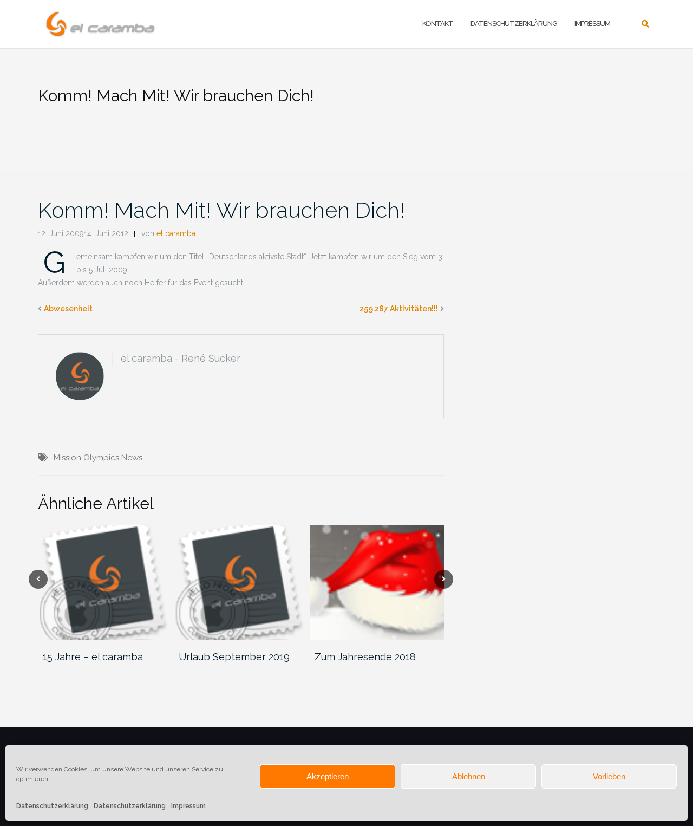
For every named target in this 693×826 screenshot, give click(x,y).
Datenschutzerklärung (52, 806)
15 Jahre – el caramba (93, 656)
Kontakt (437, 23)
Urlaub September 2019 (234, 656)
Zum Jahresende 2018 (365, 656)
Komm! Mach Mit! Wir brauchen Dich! (221, 210)
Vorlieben (609, 776)
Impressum (188, 806)
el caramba (175, 233)
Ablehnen (468, 776)
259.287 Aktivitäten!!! (398, 308)
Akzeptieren (327, 776)
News (131, 458)
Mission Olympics (86, 458)
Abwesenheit (68, 308)
